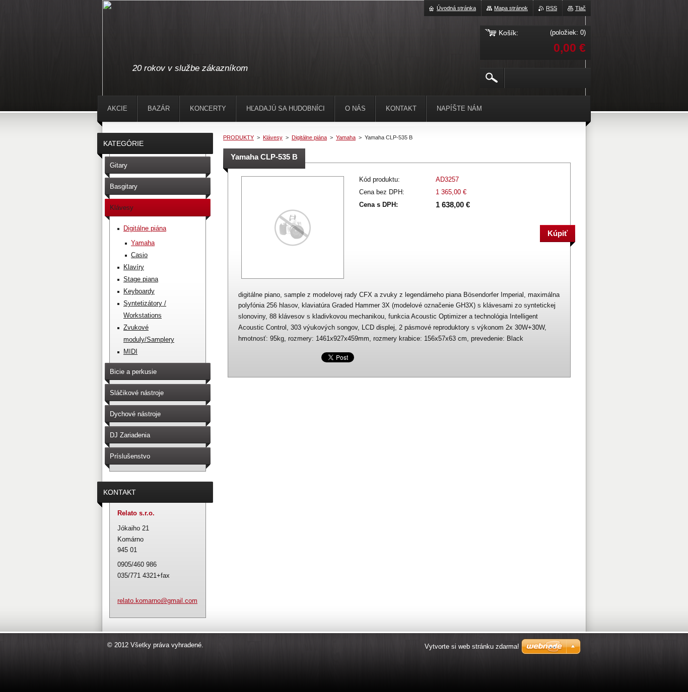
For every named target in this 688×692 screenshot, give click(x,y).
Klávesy (273, 137)
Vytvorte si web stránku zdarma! (472, 646)
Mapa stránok (511, 8)
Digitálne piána (309, 137)
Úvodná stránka (456, 8)
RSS (551, 8)
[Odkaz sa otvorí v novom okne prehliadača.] (292, 279)
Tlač (580, 8)
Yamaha (346, 137)
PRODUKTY (238, 137)
